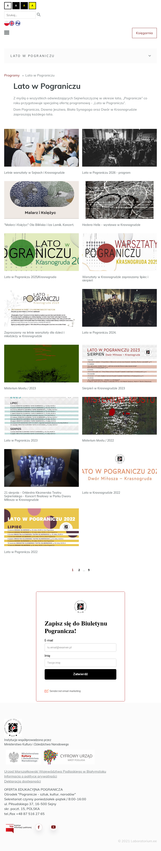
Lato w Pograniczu (32, 56)
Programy (12, 75)
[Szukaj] (39, 15)
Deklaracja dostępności (22, 781)
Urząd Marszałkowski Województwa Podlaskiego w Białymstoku (55, 771)
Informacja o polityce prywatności (30, 776)
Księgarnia (144, 33)
